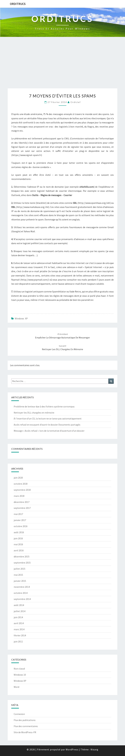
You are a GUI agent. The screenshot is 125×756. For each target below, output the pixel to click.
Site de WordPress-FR (25, 732)
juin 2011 (18, 641)
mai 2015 (18, 574)
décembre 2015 (21, 556)
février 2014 (20, 635)
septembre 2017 (22, 507)
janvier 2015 (20, 580)
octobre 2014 (20, 592)
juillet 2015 (19, 568)
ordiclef (75, 102)
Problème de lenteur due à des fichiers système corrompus (44, 406)
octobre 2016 (20, 526)
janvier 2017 (20, 520)
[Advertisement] (62, 65)
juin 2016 (18, 538)
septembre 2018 (22, 489)
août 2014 (19, 605)
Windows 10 (20, 674)
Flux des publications (25, 720)
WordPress (72, 749)
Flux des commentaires (26, 726)
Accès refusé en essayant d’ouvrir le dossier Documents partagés (47, 424)
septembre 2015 (22, 562)
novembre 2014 (22, 586)
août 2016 (19, 532)
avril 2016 (19, 550)
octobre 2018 (20, 483)
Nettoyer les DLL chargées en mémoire (34, 412)
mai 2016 (18, 544)
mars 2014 (19, 629)
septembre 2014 (22, 599)
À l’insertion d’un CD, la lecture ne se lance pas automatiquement (48, 418)
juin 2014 (18, 617)
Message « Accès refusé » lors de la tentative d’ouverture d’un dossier (49, 430)
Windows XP (21, 318)
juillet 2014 (19, 611)
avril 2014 (19, 623)
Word (16, 686)
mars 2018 (19, 495)
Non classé (19, 668)
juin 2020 (18, 477)
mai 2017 (18, 514)
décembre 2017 (21, 501)
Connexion (19, 713)
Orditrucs (17, 4)
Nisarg (94, 749)
